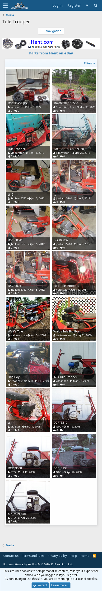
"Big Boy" (14, 377)
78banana (62, 381)
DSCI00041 (15, 240)
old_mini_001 (17, 514)
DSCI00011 (15, 285)
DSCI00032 (60, 240)
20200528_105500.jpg (68, 103)
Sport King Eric (65, 107)
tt (54, 194)
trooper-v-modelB (21, 381)
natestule (61, 289)
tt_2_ (11, 194)
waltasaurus (17, 335)
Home (84, 555)
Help (73, 555)
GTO (58, 426)
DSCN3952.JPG (18, 103)
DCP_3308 (15, 468)
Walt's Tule (15, 331)
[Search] (95, 5)
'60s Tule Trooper (65, 377)
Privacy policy (57, 555)
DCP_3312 (60, 422)
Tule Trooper (16, 149)
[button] (5, 5)
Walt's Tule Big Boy (66, 331)
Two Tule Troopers (66, 285)
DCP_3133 (60, 468)
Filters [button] (88, 63)
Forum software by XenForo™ (38, 564)
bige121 (15, 426)
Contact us (11, 555)
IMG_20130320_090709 (69, 149)
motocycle (16, 107)
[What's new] (87, 5)
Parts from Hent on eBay (51, 53)
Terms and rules (33, 555)
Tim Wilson (63, 152)
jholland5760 (18, 198)
